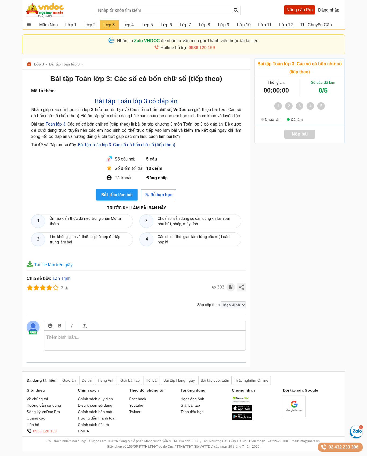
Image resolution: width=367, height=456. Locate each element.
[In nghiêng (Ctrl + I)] (72, 325)
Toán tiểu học (192, 412)
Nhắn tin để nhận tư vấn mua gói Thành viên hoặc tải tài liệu (187, 40)
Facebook (137, 399)
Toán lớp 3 (55, 124)
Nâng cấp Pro (299, 10)
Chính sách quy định (95, 399)
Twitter (135, 412)
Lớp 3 (39, 64)
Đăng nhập (157, 177)
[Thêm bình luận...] (145, 340)
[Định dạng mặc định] (84, 325)
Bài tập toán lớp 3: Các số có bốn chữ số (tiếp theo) (126, 144)
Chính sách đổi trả (93, 424)
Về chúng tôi (37, 399)
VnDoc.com (30, 64)
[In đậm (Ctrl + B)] (59, 325)
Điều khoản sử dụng (95, 405)
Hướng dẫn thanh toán (97, 418)
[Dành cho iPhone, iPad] (242, 410)
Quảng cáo (36, 418)
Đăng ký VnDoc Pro (43, 412)
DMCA (83, 431)
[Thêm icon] (50, 325)
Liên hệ (33, 424)
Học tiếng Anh (192, 399)
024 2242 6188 (277, 441)
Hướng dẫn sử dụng (44, 405)
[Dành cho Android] (242, 418)
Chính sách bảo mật (95, 412)
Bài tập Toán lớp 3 (64, 64)
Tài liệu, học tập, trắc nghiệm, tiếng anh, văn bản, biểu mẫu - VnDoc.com (58, 10)
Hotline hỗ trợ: (187, 47)
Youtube (136, 405)
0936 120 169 (45, 431)
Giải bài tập (190, 405)
